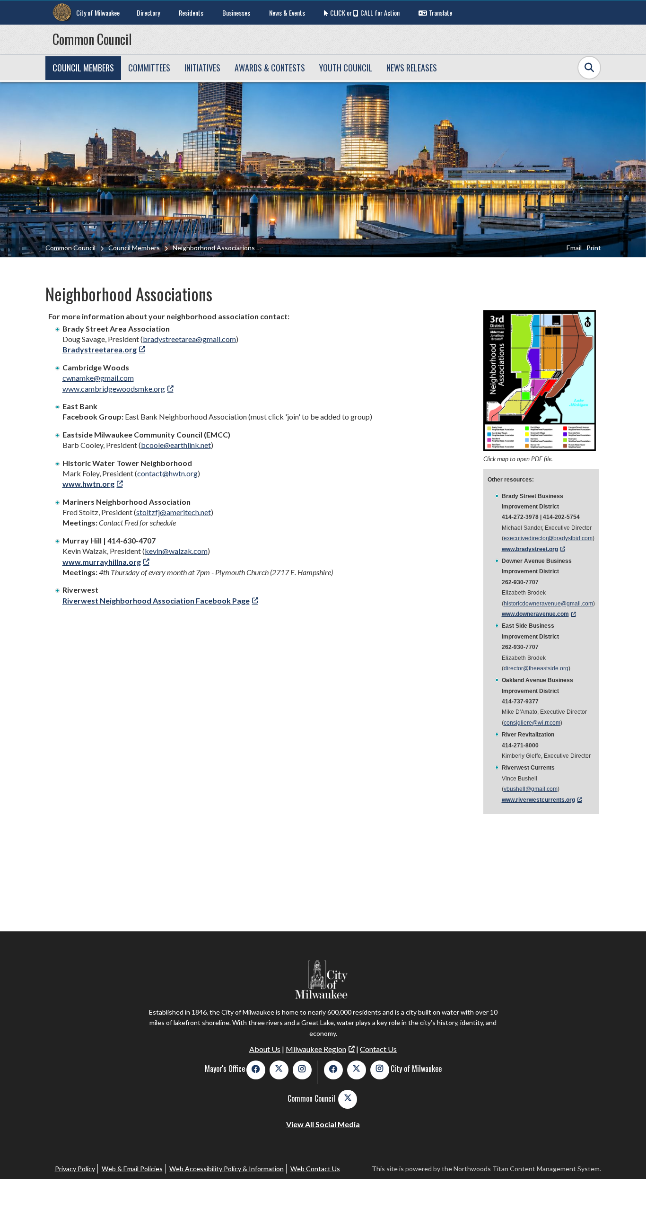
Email (574, 248)
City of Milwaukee (98, 13)
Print (593, 248)
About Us (264, 1048)
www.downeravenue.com (535, 614)
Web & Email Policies (132, 1169)
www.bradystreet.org (530, 549)
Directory (148, 13)
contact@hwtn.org (167, 473)
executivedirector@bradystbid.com (548, 538)
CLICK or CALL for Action (365, 13)
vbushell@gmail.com (531, 789)
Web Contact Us (315, 1169)
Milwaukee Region (316, 1048)
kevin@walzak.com (176, 550)
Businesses (236, 13)
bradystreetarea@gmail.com (189, 338)
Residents (191, 13)
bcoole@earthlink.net (176, 444)
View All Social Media (323, 1124)
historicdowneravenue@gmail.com (548, 603)
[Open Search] (589, 67)
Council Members (134, 248)
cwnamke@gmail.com (98, 377)
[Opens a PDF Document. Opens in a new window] (539, 447)
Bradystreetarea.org (99, 349)
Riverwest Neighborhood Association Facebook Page (156, 600)
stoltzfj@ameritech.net (173, 512)
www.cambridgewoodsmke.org (113, 388)
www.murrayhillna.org (101, 561)
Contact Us (378, 1048)
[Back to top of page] (626, 1205)
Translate (440, 13)
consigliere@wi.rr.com (532, 722)
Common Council (92, 39)
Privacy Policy (75, 1169)
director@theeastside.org (536, 668)
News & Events (287, 13)
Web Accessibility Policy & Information (226, 1169)
